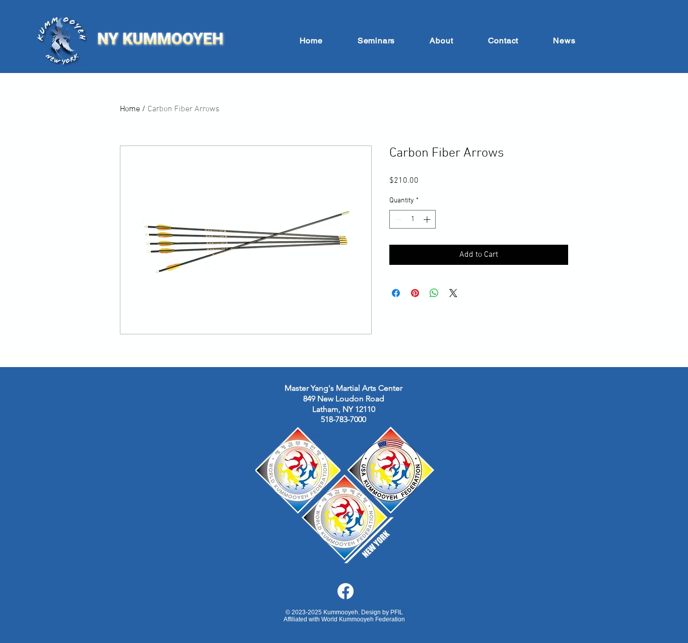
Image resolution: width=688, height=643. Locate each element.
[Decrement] (397, 219)
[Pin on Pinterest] (415, 293)
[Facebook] (345, 591)
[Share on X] (453, 293)
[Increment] (428, 219)
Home (130, 109)
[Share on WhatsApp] (434, 293)
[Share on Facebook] (396, 293)
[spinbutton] (412, 219)
